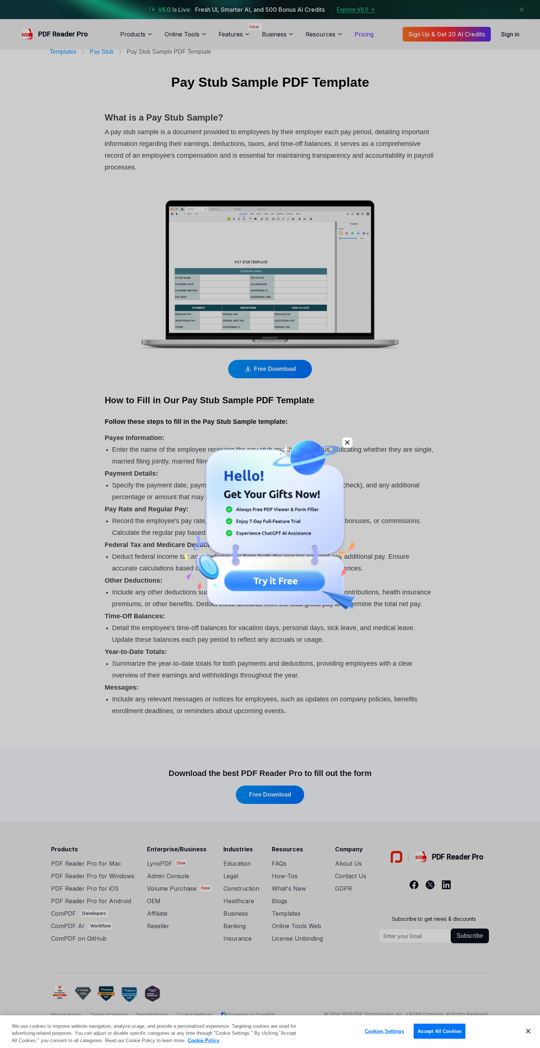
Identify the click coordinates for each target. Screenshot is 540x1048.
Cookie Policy (203, 1040)
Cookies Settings (384, 1031)
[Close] (528, 1031)
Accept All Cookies (439, 1031)
